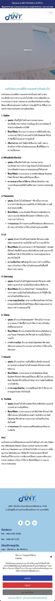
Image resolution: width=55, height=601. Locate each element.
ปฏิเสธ (27, 585)
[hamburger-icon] (51, 12)
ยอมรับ (27, 578)
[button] (51, 556)
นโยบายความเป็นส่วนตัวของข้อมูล (35, 597)
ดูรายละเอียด (27, 592)
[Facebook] (20, 523)
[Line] (27, 523)
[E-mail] (34, 523)
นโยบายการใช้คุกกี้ (14, 597)
